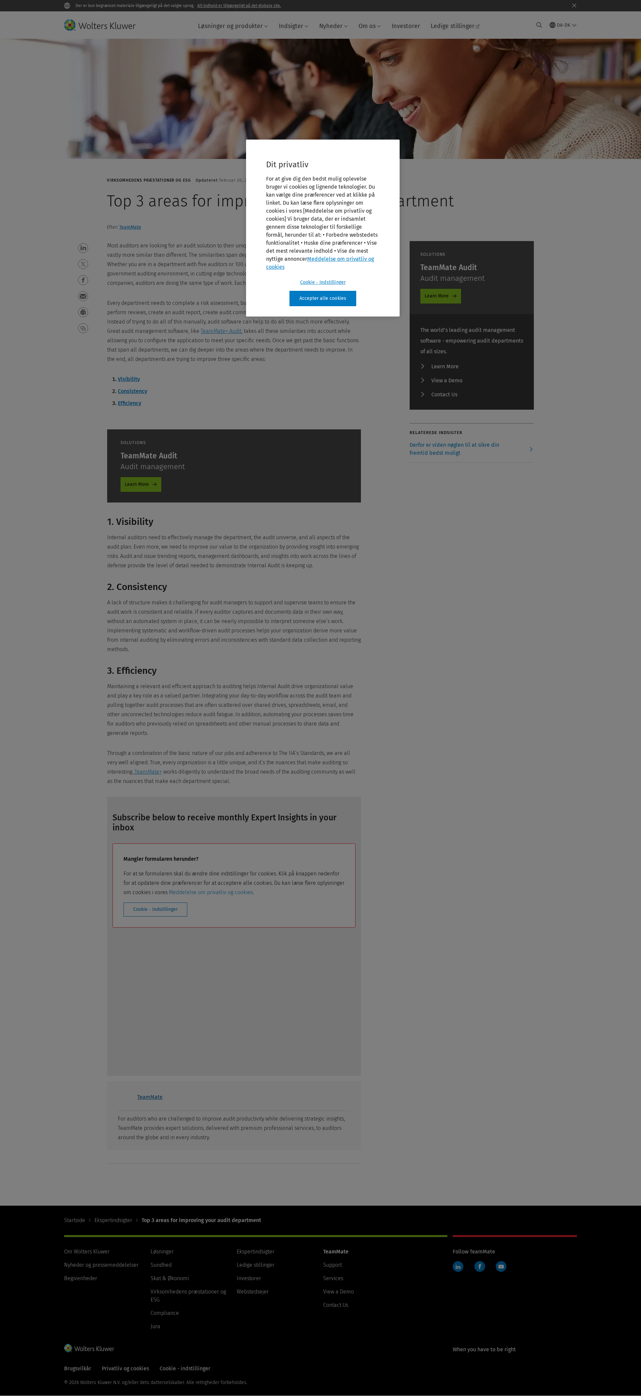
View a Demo (446, 380)
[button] (83, 248)
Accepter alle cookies (322, 298)
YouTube (501, 1266)
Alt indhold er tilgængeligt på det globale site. (239, 5)
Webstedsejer (253, 1291)
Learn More (137, 484)
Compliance (165, 1313)
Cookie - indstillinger (155, 909)
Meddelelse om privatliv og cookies (211, 892)
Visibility (129, 379)
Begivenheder (80, 1278)
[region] (323, 228)
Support (332, 1265)
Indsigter (291, 26)
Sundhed (161, 1265)
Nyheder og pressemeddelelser (101, 1265)
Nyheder (331, 26)
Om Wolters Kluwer (87, 1251)
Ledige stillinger (452, 26)
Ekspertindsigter (113, 1220)
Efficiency (129, 403)
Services (333, 1278)
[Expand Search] (539, 25)
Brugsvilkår (77, 1368)
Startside (74, 1220)
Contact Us (444, 394)
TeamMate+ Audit (221, 331)
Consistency (132, 391)
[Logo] (105, 25)
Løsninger (162, 1251)
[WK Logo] (89, 1348)
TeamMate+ (147, 772)
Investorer (406, 26)
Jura (155, 1326)
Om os (367, 26)
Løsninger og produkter (230, 26)
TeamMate (130, 227)
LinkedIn (458, 1266)
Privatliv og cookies (125, 1368)
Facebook (479, 1266)
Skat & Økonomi (170, 1278)
